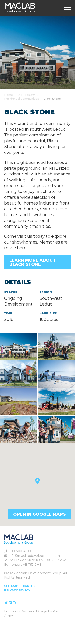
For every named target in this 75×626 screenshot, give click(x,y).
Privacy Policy (17, 590)
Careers (30, 586)
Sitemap (11, 586)
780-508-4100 (20, 551)
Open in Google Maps (39, 514)
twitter (6, 603)
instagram (14, 603)
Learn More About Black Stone (32, 262)
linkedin (10, 603)
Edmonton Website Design (25, 611)
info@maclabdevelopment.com (34, 556)
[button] (37, 481)
